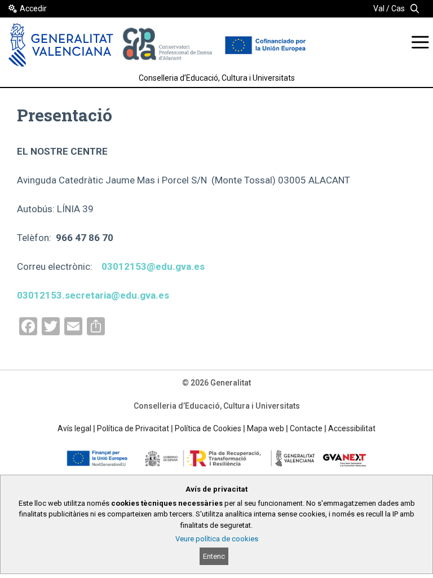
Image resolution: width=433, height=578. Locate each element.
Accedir (33, 8)
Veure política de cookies (216, 539)
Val (379, 8)
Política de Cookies (208, 428)
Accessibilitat (351, 428)
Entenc (214, 556)
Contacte (306, 428)
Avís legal (74, 428)
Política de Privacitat (133, 428)
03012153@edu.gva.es (153, 266)
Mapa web (265, 428)
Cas (398, 8)
